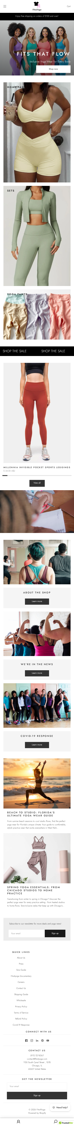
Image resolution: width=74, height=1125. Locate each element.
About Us (21, 957)
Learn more (37, 601)
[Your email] (27, 933)
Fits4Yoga (41, 1109)
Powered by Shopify (37, 1113)
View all (37, 482)
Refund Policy (21, 1018)
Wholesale (21, 1000)
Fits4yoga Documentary (21, 976)
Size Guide (21, 969)
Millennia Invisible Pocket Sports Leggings (36, 467)
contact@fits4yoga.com (37, 1058)
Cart (69, 6)
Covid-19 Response (21, 1024)
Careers (21, 982)
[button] (67, 419)
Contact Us (21, 988)
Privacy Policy (21, 1006)
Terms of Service (21, 1012)
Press (21, 963)
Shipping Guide (21, 994)
